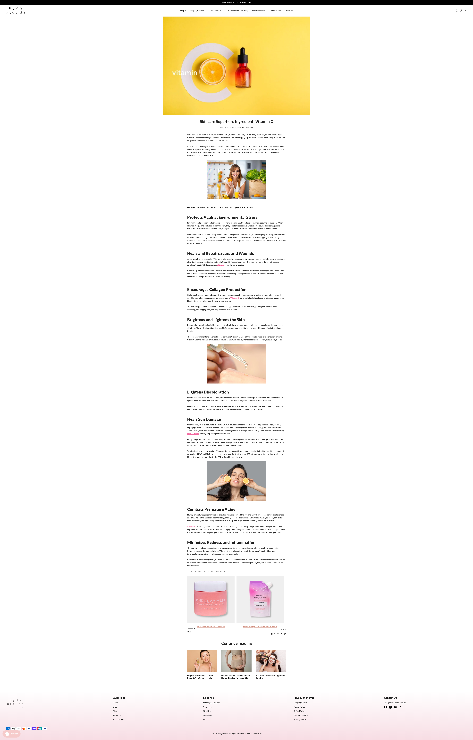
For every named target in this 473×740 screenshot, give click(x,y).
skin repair (222, 265)
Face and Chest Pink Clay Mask (211, 626)
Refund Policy (299, 711)
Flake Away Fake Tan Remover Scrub (260, 626)
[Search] (457, 10)
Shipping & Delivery (211, 702)
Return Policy (299, 707)
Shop (115, 707)
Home (115, 702)
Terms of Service (301, 715)
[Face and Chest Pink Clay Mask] (211, 599)
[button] (285, 633)
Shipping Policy (300, 702)
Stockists (207, 711)
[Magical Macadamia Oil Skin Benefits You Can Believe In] (202, 661)
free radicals (193, 433)
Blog (115, 711)
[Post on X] (275, 634)
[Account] (461, 10)
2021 (189, 631)
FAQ (205, 719)
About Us (117, 715)
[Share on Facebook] (271, 633)
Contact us (207, 707)
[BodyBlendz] (15, 11)
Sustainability (118, 719)
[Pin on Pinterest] (278, 633)
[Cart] (466, 10)
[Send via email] (281, 633)
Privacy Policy (300, 719)
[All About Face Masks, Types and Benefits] (271, 661)
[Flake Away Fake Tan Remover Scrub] (260, 599)
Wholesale (207, 715)
